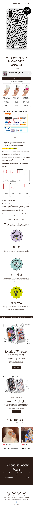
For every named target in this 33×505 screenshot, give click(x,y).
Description (10, 137)
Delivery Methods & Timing (19, 137)
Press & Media (14, 497)
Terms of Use (27, 497)
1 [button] (9, 54)
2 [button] (11, 54)
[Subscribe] (27, 477)
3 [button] (12, 54)
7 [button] (17, 54)
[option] (16, 29)
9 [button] (19, 54)
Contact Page (25, 499)
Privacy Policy (20, 497)
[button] (2, 73)
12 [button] (23, 54)
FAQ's (5, 497)
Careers (8, 497)
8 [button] (18, 54)
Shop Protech (16, 412)
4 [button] (13, 54)
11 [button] (22, 54)
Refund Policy (7, 499)
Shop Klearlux (16, 367)
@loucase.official (20, 422)
